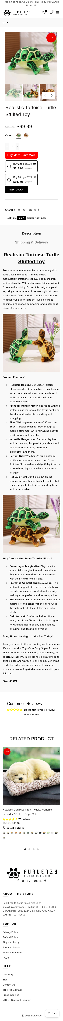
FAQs (6, 957)
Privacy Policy (10, 932)
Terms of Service (12, 947)
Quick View (57, 750)
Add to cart (17, 189)
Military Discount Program (17, 1000)
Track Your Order (12, 952)
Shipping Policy (11, 942)
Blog (5, 979)
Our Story (8, 974)
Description (31, 233)
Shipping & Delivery (31, 242)
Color (8, 135)
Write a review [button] (31, 714)
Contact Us (9, 984)
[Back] (5, 22)
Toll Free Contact (12, 989)
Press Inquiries (11, 994)
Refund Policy (10, 937)
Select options (15, 827)
